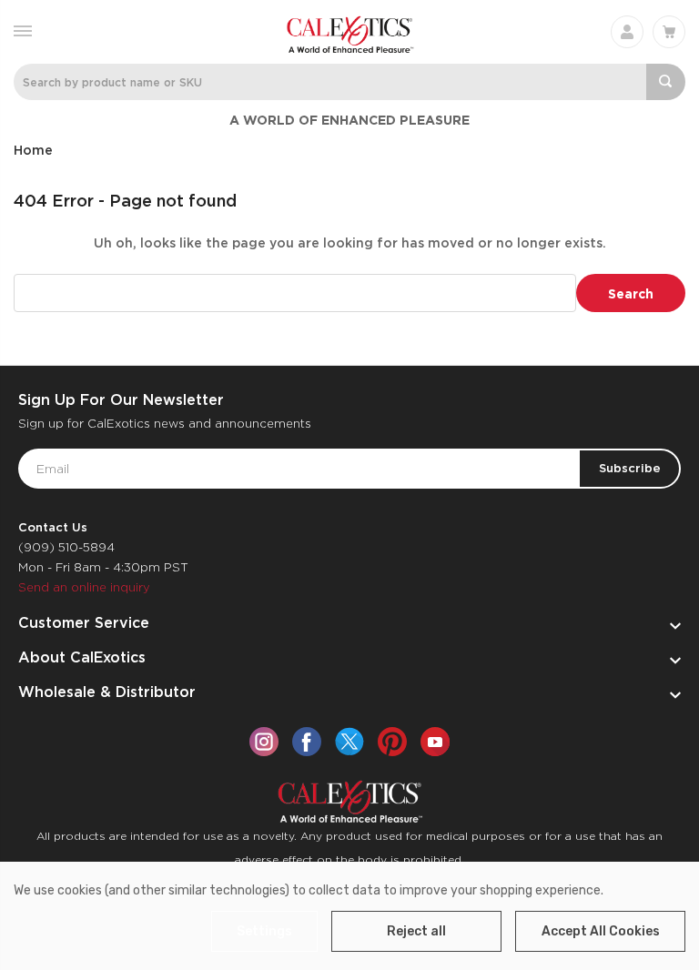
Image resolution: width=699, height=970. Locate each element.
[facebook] (306, 741)
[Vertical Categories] (23, 29)
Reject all (416, 931)
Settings (264, 931)
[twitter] (349, 741)
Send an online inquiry (84, 587)
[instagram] (264, 741)
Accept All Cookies (601, 931)
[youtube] (435, 741)
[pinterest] (392, 741)
